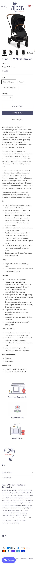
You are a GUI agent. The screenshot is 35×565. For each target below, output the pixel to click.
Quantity (4, 94)
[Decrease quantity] (3, 98)
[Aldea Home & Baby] (17, 6)
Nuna (6, 71)
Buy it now (17, 113)
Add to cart (17, 106)
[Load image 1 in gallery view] (17, 31)
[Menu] (2, 6)
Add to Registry (17, 120)
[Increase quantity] (11, 98)
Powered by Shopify (27, 558)
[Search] (6, 6)
